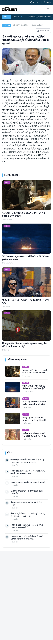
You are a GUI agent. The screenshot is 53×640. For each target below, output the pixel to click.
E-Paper (36, 2)
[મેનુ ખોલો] (48, 9)
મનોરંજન (7, 25)
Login (48, 2)
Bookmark (44, 30)
